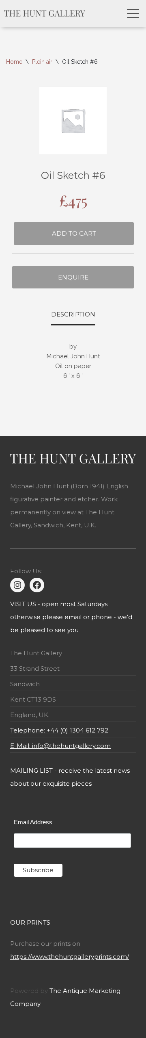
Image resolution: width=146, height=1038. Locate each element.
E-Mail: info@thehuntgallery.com (60, 746)
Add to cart (74, 233)
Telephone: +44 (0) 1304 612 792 (59, 730)
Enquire (73, 277)
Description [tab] (73, 314)
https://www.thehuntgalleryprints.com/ (69, 956)
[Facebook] (37, 585)
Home (14, 62)
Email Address (33, 822)
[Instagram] (17, 585)
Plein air (42, 62)
